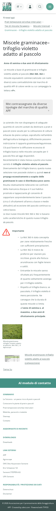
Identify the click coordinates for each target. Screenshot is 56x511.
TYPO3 (45, 507)
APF (4, 455)
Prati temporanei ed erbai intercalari (18, 408)
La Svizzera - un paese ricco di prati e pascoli (21, 399)
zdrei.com (26, 507)
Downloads (7, 442)
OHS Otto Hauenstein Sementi (15, 463)
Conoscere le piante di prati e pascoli (18, 403)
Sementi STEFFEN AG (12, 472)
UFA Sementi (8, 476)
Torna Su (7, 369)
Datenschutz (8, 489)
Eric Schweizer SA (10, 468)
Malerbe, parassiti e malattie (15, 412)
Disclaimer (7, 493)
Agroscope (7, 459)
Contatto (6, 420)
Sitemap (6, 416)
